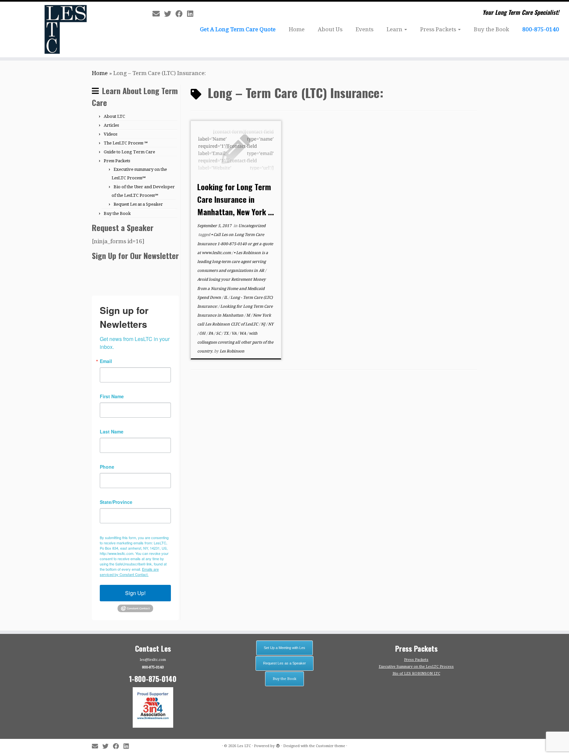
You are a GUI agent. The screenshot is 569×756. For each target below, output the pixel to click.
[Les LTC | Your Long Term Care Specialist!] (65, 29)
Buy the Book (491, 29)
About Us (330, 29)
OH (202, 333)
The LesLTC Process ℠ (126, 143)
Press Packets (438, 29)
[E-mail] (158, 14)
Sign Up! (135, 593)
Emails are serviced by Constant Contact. (129, 571)
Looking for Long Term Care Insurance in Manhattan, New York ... (235, 199)
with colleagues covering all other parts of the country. (235, 342)
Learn (395, 29)
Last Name (111, 431)
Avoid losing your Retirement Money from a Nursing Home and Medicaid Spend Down (231, 288)
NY (271, 324)
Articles (111, 125)
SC (219, 333)
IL (226, 297)
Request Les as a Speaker (138, 204)
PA (211, 333)
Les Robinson (232, 351)
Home (297, 29)
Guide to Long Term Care (129, 151)
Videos (110, 134)
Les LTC (244, 746)
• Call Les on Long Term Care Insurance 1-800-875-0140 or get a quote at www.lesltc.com (235, 243)
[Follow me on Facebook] (181, 14)
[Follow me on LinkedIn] (192, 14)
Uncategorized (251, 225)
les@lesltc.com (153, 660)
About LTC (114, 116)
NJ (263, 324)
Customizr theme (330, 746)
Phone (107, 466)
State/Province (116, 502)
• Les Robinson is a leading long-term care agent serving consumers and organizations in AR (232, 261)
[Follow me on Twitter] (170, 14)
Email (106, 361)
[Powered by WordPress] (278, 745)
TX (227, 333)
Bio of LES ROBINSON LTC (416, 673)
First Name (112, 396)
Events (364, 29)
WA (243, 333)
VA (234, 333)
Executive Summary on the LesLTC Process (416, 667)
